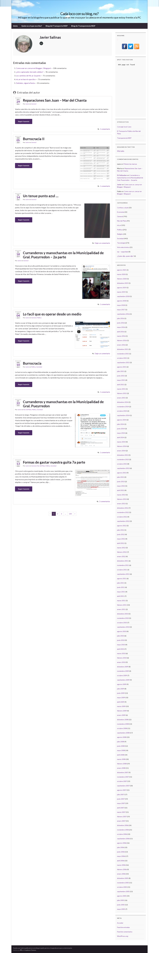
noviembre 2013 (123, 459)
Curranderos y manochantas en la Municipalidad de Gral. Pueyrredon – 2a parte (63, 255)
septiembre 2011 (123, 574)
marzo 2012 (121, 548)
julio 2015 (120, 371)
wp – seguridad (122, 252)
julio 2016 (120, 318)
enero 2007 (121, 821)
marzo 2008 (121, 759)
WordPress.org (122, 936)
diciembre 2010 (122, 614)
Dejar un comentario (102, 243)
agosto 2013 (121, 473)
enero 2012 (121, 556)
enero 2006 (121, 874)
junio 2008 (121, 746)
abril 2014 (120, 437)
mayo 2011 (121, 592)
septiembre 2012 (123, 521)
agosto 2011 (121, 578)
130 (70, 514)
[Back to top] (154, 948)
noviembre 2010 (123, 618)
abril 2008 (120, 755)
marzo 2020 (121, 274)
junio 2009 (121, 693)
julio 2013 (120, 477)
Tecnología (121, 243)
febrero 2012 (122, 552)
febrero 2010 (122, 658)
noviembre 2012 (123, 512)
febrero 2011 (122, 605)
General (33, 104)
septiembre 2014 (123, 415)
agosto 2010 (121, 631)
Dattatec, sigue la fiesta (25, 83)
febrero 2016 (122, 340)
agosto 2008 (121, 737)
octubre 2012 (122, 517)
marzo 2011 (121, 600)
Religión (120, 234)
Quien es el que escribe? (31, 26)
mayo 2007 (121, 803)
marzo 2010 (121, 653)
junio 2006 (121, 852)
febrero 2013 (122, 499)
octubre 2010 (122, 623)
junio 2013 (121, 481)
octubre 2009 (122, 675)
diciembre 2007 (122, 772)
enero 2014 (121, 451)
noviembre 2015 (123, 354)
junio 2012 (121, 534)
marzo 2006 (121, 865)
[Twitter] (130, 46)
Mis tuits (120, 151)
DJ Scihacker (122, 175)
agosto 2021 (121, 270)
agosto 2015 (121, 367)
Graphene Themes (30, 950)
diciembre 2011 (122, 561)
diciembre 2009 (122, 667)
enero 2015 (121, 398)
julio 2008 (120, 742)
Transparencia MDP (124, 138)
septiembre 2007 (123, 786)
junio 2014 (121, 429)
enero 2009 (121, 715)
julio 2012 (120, 530)
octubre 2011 (122, 570)
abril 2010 (120, 649)
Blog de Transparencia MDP (83, 26)
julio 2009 (120, 689)
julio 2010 (120, 636)
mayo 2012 (121, 539)
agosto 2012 (121, 526)
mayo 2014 (121, 433)
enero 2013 (121, 504)
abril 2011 (120, 596)
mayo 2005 (121, 909)
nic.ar (119, 225)
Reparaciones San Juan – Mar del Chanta (55, 100)
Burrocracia (32, 363)
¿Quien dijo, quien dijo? (125, 256)
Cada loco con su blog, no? (79, 13)
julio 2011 (120, 583)
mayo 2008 (121, 750)
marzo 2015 (121, 389)
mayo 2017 (121, 310)
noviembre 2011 (123, 565)
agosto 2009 (121, 684)
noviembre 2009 (123, 671)
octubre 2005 (122, 887)
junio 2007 (121, 799)
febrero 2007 (122, 817)
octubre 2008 (122, 728)
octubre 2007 (122, 781)
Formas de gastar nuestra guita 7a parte (54, 462)
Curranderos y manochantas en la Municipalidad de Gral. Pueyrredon (63, 404)
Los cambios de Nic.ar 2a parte (28, 75)
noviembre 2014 (123, 407)
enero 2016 (121, 345)
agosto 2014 (121, 420)
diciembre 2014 (122, 402)
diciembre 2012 (122, 508)
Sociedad (39, 367)
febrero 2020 (122, 279)
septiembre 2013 (123, 468)
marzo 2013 (121, 495)
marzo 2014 (121, 442)
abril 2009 (120, 702)
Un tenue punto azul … (40, 196)
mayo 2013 (121, 486)
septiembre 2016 (123, 314)
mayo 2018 (121, 305)
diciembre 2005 (122, 878)
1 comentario (105, 129)
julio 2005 (120, 900)
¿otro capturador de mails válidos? (29, 72)
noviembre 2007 (123, 777)
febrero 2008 (122, 764)
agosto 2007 (121, 790)
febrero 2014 (122, 446)
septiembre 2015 (123, 362)
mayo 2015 (121, 380)
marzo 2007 (121, 812)
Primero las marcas (130, 164)
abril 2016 (120, 332)
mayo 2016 (121, 327)
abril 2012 (120, 543)
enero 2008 (121, 768)
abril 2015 (120, 384)
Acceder (120, 923)
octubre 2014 (122, 411)
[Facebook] (124, 46)
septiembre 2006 (123, 839)
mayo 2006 (121, 856)
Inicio (15, 26)
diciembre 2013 (122, 455)
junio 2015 (121, 376)
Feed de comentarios (124, 932)
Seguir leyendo (23, 121)
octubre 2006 (122, 834)
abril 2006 (120, 861)
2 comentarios (104, 501)
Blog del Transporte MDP (57, 26)
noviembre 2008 (123, 724)
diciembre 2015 (122, 349)
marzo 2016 (121, 336)
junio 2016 (121, 323)
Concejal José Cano (124, 127)
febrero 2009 (122, 711)
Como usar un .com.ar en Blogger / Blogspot (33, 68)
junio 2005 (121, 905)
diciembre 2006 (122, 825)
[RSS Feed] (136, 46)
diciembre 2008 (122, 720)
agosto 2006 (121, 843)
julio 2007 (120, 794)
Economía (120, 212)
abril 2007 (120, 808)
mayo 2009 (121, 697)
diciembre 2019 (122, 283)
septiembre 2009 (123, 680)
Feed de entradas (123, 927)
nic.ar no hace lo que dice (26, 79)
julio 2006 (120, 847)
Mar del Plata (27, 409)
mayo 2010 (121, 645)
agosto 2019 (121, 288)
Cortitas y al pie (122, 208)
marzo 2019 (121, 292)
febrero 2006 (122, 869)
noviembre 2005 (123, 883)
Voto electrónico (123, 247)
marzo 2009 (121, 706)
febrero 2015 (122, 393)
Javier (27, 104)
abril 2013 (120, 490)
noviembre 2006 (123, 830)
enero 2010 (121, 662)
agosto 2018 (121, 301)
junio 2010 (121, 640)
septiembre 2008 (123, 733)
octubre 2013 (122, 464)
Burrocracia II (33, 139)
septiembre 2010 (123, 627)
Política (39, 318)
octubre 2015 (122, 358)
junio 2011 (121, 587)
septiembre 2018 (123, 296)
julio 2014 (120, 424)
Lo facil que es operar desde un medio (52, 314)
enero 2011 (121, 609)
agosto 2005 (121, 896)
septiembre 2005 (123, 891)
